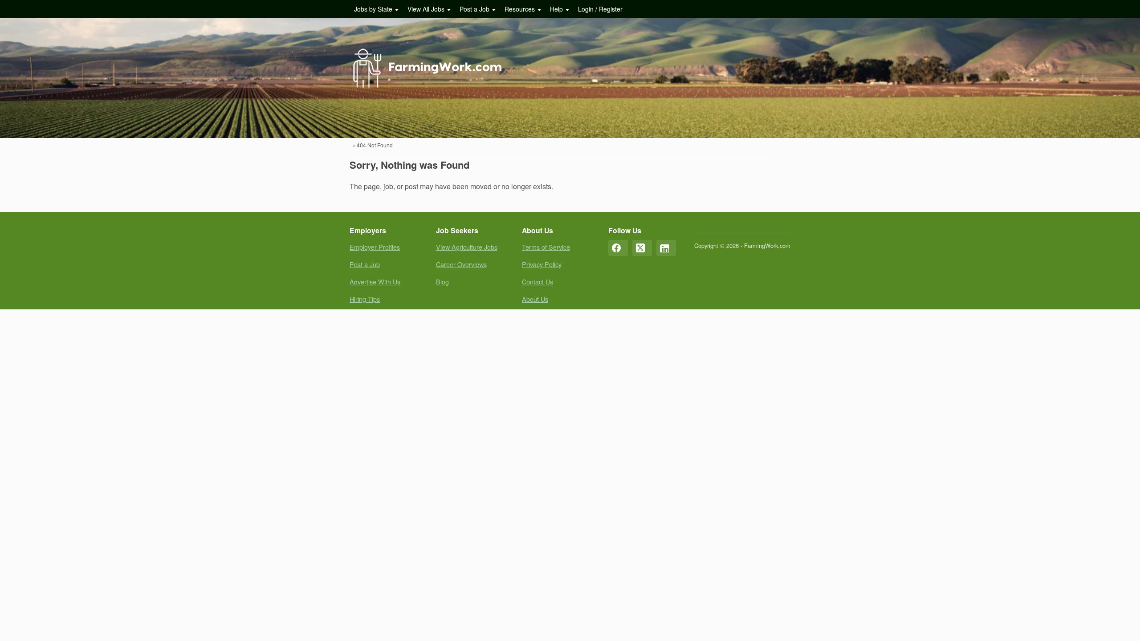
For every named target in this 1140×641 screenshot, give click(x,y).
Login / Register (600, 8)
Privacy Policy (542, 264)
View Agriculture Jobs (466, 247)
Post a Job (474, 8)
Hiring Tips (365, 299)
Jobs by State (373, 8)
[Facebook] (618, 248)
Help (556, 8)
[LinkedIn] (666, 248)
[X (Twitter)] (642, 248)
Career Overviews (461, 264)
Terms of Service (546, 247)
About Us (535, 299)
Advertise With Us (375, 281)
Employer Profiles (375, 247)
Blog (442, 281)
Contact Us (537, 281)
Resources (520, 8)
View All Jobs (425, 8)
